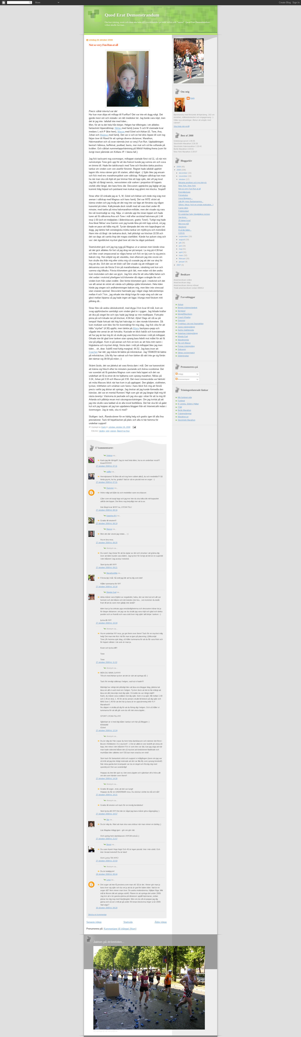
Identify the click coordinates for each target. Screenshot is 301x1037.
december (183, 173)
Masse (121, 131)
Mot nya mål (183, 224)
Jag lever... (183, 217)
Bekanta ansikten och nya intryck (192, 182)
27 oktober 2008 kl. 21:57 (106, 839)
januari (182, 262)
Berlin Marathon (184, 410)
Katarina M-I (111, 516)
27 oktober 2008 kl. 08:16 (106, 510)
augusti (182, 240)
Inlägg (180, 374)
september (183, 236)
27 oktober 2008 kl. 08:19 (106, 523)
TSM (180, 407)
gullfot (108, 472)
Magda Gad (111, 592)
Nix (107, 820)
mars (181, 255)
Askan (180, 304)
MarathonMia (111, 573)
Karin (192, 98)
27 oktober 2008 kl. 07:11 (106, 466)
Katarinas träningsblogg (188, 333)
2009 (179, 167)
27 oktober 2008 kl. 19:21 (106, 795)
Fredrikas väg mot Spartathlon (190, 324)
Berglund (181, 311)
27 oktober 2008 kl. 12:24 (106, 730)
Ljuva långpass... (185, 198)
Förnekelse (183, 195)
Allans (136, 328)
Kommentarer (183, 379)
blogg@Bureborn (185, 314)
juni (180, 246)
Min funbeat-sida (185, 397)
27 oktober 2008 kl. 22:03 (106, 861)
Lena (108, 880)
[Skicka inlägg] (134, 427)
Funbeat (181, 401)
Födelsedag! (183, 211)
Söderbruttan (183, 356)
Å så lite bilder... (184, 230)
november (183, 176)
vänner (113, 431)
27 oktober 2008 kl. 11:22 (106, 662)
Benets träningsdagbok (187, 308)
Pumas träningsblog (186, 346)
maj (180, 249)
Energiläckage (184, 192)
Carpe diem (183, 208)
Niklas (118, 128)
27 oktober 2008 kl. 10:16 (106, 587)
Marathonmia (183, 340)
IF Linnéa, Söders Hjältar (188, 404)
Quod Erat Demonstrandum (132, 15)
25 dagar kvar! (184, 220)
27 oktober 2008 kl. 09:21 (106, 567)
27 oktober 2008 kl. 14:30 (106, 778)
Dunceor (110, 488)
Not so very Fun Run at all (189, 189)
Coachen (93, 352)
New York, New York (187, 186)
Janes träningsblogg (186, 327)
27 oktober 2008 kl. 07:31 (106, 482)
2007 (179, 265)
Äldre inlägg (161, 922)
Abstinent (182, 227)
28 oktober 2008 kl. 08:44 (106, 874)
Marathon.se (183, 417)
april (181, 252)
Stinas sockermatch (186, 353)
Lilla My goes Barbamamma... (190, 201)
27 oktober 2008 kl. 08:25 (106, 543)
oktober (182, 179)
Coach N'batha (184, 317)
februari (182, 258)
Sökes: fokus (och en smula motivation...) (195, 205)
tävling (102, 431)
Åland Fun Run (123, 431)
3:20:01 (181, 233)
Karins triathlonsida (186, 330)
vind (107, 431)
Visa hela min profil (181, 126)
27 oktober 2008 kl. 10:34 (106, 623)
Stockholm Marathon (186, 420)
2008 (179, 170)
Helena (109, 455)
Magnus (104, 135)
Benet (108, 844)
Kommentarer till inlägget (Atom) (120, 928)
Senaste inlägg (93, 922)
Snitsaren (182, 349)
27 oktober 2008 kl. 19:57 (106, 814)
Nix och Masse (184, 343)
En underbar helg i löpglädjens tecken (194, 214)
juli (180, 243)
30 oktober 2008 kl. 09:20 (106, 908)
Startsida (128, 922)
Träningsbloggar (185, 413)
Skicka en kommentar (97, 914)
